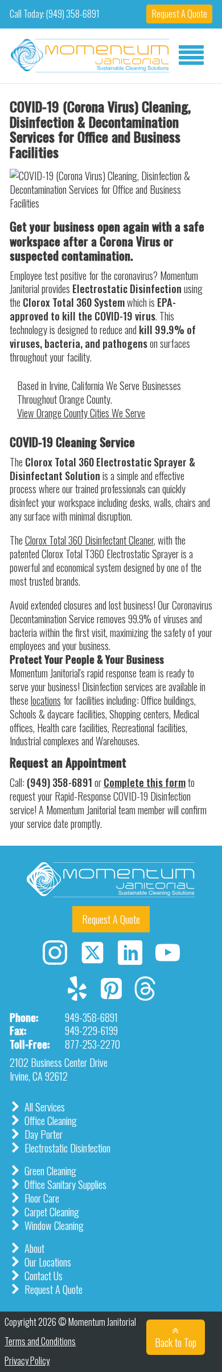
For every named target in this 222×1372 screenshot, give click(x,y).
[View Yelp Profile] (77, 983)
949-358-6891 (91, 1017)
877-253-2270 (92, 1044)
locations (46, 700)
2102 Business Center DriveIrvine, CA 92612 (59, 1068)
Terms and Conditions (40, 1341)
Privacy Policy (27, 1361)
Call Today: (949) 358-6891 (55, 14)
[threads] (145, 996)
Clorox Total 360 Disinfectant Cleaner (89, 539)
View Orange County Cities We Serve (81, 412)
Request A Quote (179, 14)
